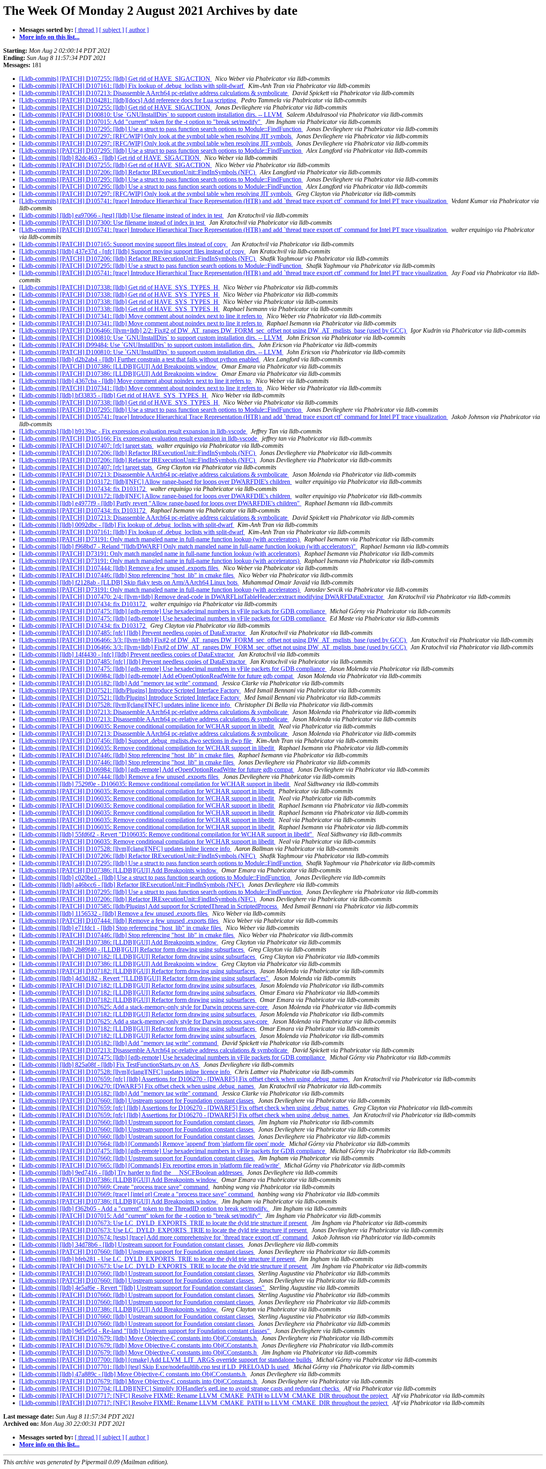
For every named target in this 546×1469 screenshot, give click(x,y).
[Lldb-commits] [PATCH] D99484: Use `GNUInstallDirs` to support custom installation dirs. (137, 344)
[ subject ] (111, 29)
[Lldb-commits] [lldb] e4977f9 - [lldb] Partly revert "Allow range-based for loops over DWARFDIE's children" (160, 503)
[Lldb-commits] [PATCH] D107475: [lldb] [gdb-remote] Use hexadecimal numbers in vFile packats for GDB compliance (173, 611)
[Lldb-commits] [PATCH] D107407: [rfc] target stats (86, 445)
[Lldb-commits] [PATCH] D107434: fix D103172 (83, 488)
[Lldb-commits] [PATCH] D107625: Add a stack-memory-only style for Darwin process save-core (144, 1007)
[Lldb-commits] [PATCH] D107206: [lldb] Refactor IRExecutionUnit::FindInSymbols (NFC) (138, 172)
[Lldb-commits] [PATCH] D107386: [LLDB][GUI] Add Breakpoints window (118, 366)
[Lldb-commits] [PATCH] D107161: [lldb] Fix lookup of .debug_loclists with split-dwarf (132, 85)
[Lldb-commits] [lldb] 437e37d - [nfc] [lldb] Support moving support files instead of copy (132, 251)
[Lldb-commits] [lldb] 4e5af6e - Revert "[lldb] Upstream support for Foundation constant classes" (142, 1287)
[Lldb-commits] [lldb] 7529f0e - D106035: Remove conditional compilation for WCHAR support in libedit (155, 783)
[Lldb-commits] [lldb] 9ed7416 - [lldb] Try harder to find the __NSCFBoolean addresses (131, 1172)
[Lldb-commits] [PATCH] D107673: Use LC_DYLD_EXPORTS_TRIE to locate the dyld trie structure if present (163, 1223)
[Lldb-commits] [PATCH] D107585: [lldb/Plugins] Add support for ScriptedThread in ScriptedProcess (149, 906)
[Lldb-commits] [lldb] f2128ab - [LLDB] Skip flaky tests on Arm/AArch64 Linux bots (129, 582)
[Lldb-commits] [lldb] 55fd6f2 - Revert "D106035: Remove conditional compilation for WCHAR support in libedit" (166, 834)
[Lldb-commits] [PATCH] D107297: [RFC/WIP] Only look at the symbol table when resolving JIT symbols (156, 136)
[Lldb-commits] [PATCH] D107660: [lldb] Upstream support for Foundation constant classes (137, 1100)
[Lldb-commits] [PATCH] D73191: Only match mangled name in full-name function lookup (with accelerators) (160, 539)
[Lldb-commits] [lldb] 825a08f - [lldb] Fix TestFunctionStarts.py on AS (109, 1064)
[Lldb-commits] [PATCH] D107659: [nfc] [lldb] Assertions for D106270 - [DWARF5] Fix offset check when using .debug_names (184, 1079)
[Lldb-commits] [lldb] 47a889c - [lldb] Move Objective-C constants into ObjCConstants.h (133, 1374)
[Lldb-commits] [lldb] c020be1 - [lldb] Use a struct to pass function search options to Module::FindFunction (155, 877)
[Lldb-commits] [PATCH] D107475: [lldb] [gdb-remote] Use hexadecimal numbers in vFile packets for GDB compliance (173, 618)
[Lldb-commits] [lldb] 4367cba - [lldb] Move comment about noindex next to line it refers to (135, 380)
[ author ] (137, 29)
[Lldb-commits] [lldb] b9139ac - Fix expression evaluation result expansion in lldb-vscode (133, 431)
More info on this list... (49, 37)
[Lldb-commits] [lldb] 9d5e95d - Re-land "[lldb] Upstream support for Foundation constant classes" (145, 1330)
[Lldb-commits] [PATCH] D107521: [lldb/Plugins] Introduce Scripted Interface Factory (130, 690)
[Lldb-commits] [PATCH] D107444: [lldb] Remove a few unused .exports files (119, 568)
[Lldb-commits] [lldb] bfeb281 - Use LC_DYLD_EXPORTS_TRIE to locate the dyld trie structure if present (157, 1258)
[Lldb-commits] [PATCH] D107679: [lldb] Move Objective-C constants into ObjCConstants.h (138, 1338)
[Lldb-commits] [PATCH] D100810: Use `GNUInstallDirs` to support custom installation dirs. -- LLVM (151, 114)
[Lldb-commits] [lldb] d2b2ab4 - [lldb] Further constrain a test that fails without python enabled (139, 359)
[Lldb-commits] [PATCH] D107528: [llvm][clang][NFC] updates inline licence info (125, 704)
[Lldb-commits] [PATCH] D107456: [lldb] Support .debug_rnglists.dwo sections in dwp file (136, 740)
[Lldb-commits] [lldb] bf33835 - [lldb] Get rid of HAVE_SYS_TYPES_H (113, 395)
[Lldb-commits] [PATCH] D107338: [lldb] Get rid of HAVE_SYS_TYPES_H (119, 287)
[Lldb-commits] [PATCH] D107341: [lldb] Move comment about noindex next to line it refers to (141, 316)
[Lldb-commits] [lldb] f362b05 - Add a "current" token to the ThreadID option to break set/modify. (144, 1208)
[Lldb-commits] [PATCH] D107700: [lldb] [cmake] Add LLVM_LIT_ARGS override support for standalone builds (166, 1359)
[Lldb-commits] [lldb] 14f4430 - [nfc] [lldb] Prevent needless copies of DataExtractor (127, 654)
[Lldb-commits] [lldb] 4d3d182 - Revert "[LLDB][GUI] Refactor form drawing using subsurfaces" (144, 978)
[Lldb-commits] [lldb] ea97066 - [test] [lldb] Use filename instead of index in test (121, 215)
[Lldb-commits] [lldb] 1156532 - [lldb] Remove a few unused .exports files (114, 913)
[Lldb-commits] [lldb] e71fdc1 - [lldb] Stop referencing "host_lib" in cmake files (121, 927)
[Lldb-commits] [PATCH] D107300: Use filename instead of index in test (112, 222)
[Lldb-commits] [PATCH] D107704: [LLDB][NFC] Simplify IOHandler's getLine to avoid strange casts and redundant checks (180, 1388)
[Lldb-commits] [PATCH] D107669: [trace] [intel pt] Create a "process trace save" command (137, 1194)
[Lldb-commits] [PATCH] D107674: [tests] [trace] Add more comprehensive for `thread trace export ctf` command (164, 1237)
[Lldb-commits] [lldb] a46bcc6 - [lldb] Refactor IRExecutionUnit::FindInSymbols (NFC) (132, 884)
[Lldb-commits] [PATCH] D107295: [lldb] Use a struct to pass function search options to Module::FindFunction (161, 129)
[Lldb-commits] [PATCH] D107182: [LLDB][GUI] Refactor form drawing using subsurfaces (138, 956)
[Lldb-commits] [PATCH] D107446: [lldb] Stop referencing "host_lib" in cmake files (127, 575)
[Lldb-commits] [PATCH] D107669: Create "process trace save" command (114, 1187)
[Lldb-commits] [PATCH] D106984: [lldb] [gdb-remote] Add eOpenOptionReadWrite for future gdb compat (156, 676)
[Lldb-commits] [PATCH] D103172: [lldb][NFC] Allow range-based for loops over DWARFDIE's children (155, 481)
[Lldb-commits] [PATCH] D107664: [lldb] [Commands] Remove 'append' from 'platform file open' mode (152, 1143)
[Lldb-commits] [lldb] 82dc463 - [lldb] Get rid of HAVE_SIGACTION (110, 157)
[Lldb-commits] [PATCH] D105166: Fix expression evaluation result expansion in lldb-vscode (139, 438)
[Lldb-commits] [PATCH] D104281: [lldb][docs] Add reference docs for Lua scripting (128, 100)
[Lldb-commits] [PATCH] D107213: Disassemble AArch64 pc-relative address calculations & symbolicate (154, 93)
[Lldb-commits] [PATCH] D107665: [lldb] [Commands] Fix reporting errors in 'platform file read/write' (150, 1165)
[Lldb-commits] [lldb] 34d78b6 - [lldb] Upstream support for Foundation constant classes (132, 1244)
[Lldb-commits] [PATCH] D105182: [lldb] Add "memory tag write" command (119, 683)
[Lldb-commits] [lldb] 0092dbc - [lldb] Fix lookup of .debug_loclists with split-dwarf (126, 524)
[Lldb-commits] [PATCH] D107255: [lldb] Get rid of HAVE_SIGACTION (115, 78)
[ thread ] (86, 29)
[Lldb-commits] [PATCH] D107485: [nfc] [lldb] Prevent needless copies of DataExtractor (133, 632)
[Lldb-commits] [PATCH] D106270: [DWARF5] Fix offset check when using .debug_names (137, 1086)
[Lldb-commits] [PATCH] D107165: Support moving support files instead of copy (123, 244)
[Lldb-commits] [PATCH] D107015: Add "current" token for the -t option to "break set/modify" (140, 121)
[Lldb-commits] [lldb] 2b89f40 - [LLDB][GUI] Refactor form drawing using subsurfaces (132, 949)
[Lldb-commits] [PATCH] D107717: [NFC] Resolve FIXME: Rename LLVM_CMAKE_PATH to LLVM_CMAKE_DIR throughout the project (204, 1395)
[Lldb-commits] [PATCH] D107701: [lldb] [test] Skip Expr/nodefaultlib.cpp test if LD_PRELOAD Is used (154, 1366)
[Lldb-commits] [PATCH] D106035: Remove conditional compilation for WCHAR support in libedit (147, 726)
